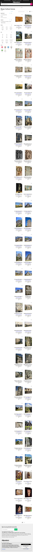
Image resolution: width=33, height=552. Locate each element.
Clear (10, 13)
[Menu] (1, 2)
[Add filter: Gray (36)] (11, 46)
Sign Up (16, 529)
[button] (7, 0)
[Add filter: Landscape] (11, 27)
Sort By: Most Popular (21, 11)
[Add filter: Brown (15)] (5, 46)
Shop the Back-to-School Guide (16, 0)
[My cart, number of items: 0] (31, 2)
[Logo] (16, 2)
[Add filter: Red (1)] (2, 46)
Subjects (2, 7)
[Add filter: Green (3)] (2, 50)
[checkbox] (2, 35)
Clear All (12, 11)
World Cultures (6, 7)
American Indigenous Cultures (12, 7)
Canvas (21, 7)
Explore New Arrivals (26, 0)
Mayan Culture (18, 7)
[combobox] (15, 4)
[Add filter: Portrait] (2, 27)
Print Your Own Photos (7, 0)
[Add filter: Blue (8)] (8, 46)
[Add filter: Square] (7, 27)
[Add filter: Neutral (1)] (5, 50)
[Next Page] (31, 11)
